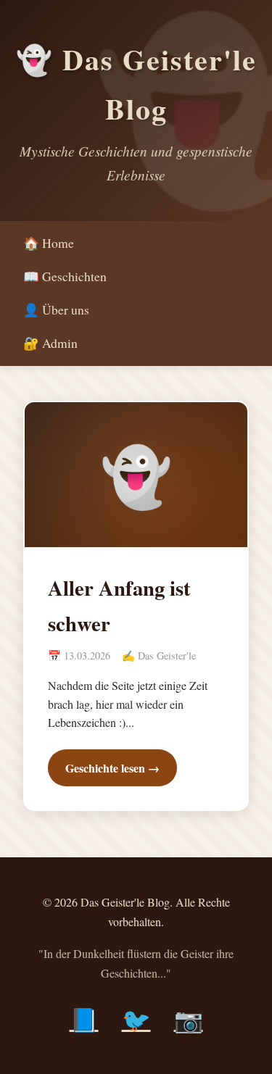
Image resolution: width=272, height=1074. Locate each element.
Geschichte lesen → (112, 767)
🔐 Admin (50, 342)
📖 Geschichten (65, 276)
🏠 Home (48, 242)
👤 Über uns (56, 309)
